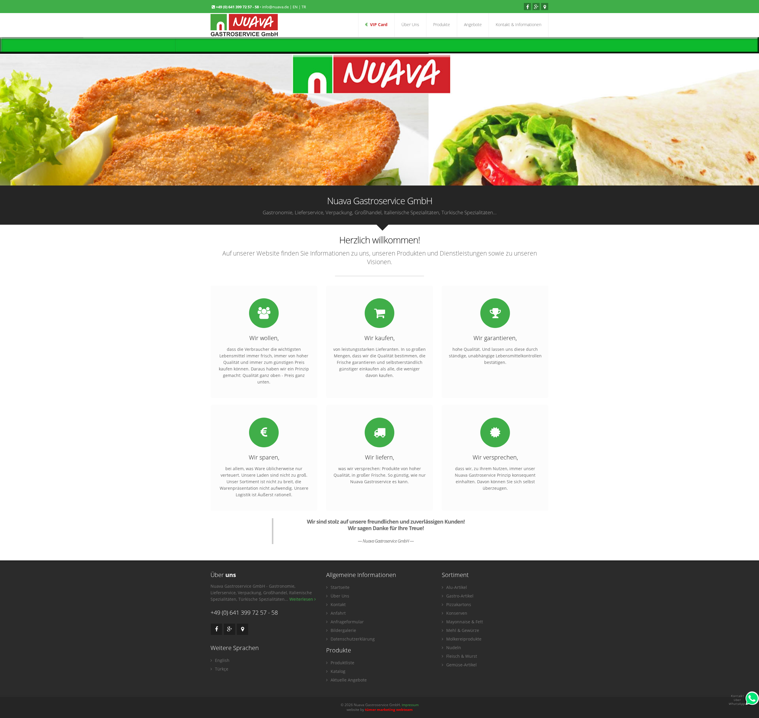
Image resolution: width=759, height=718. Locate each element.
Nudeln (453, 647)
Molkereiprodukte (463, 639)
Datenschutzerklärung (352, 639)
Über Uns (410, 24)
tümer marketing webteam (389, 709)
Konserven (456, 613)
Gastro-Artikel (459, 596)
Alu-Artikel (456, 587)
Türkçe (221, 669)
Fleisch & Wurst (461, 656)
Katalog (337, 671)
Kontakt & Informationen (518, 24)
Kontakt (337, 604)
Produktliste (341, 662)
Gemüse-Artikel (461, 665)
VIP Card (378, 24)
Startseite (339, 587)
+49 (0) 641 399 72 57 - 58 (238, 6)
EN (295, 6)
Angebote (473, 24)
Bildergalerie (342, 630)
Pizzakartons (458, 604)
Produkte (441, 24)
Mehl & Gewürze (462, 630)
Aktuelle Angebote (348, 680)
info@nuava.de (275, 6)
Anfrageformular (346, 622)
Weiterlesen (301, 599)
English (221, 660)
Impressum (410, 705)
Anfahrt (337, 613)
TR (304, 6)
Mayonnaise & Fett (464, 622)
